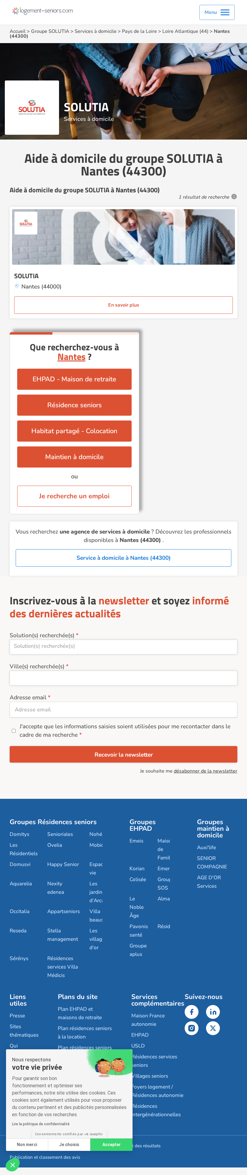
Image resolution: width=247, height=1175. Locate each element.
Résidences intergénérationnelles (156, 1110)
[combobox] (123, 647)
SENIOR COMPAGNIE (212, 862)
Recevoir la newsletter (124, 755)
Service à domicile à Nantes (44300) (124, 558)
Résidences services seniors (154, 1061)
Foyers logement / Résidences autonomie (157, 1091)
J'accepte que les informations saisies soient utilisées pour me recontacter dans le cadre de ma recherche (125, 731)
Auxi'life (206, 847)
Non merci (27, 1144)
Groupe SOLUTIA (50, 31)
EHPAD (140, 1035)
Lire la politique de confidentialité (41, 1124)
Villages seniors (149, 1076)
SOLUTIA (26, 276)
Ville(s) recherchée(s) (37, 666)
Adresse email (28, 697)
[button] (12, 1165)
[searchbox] (123, 646)
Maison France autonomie (148, 1020)
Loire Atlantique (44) (185, 31)
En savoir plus (123, 305)
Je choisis (69, 1144)
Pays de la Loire (139, 31)
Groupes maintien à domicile (213, 829)
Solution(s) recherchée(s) (42, 635)
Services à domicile (96, 31)
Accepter (111, 1144)
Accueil (18, 31)
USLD (138, 1045)
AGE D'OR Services (209, 882)
